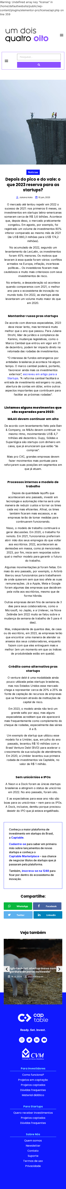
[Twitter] (29, 1040)
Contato (33, 1151)
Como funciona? (33, 1075)
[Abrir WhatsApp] (57, 1180)
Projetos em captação (33, 1080)
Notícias (33, 172)
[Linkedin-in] (37, 1040)
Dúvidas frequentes (33, 1090)
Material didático (33, 1095)
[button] (61, 35)
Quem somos (33, 1141)
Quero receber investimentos (33, 1113)
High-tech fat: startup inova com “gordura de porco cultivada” (32, 970)
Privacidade (33, 1166)
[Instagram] (22, 1040)
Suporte (33, 1156)
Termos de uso (33, 1161)
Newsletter (33, 1146)
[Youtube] (44, 1040)
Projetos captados (33, 1085)
